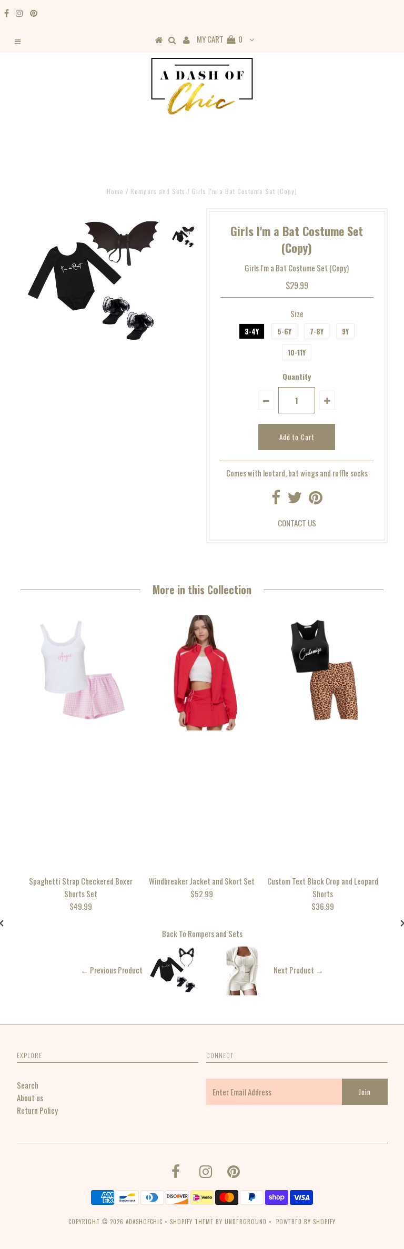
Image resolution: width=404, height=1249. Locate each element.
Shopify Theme (192, 1221)
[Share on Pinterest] (315, 499)
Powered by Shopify (306, 1221)
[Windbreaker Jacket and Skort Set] (202, 727)
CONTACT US (297, 523)
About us (30, 1097)
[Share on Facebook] (275, 499)
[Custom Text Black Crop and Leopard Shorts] (323, 727)
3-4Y (252, 331)
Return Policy (37, 1110)
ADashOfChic (144, 1221)
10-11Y (297, 352)
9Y (345, 331)
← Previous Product (111, 970)
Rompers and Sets (215, 933)
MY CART (220, 39)
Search (27, 1085)
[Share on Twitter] (294, 499)
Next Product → (299, 970)
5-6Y (284, 331)
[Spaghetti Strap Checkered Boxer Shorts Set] (81, 727)
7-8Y (317, 331)
